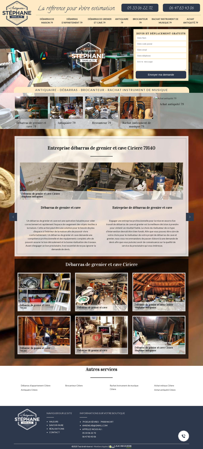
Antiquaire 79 (121, 21)
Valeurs (53, 421)
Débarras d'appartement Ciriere (35, 385)
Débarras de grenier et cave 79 (99, 21)
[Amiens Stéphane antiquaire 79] (17, 12)
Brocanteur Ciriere (74, 385)
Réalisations (56, 428)
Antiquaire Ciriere (29, 390)
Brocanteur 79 (140, 21)
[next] (190, 217)
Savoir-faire (56, 425)
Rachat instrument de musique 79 (165, 21)
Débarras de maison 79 (47, 21)
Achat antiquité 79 (190, 21)
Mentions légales (101, 446)
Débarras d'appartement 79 (72, 21)
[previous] (13, 217)
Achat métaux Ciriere (164, 385)
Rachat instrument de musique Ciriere (124, 387)
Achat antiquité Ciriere (165, 390)
